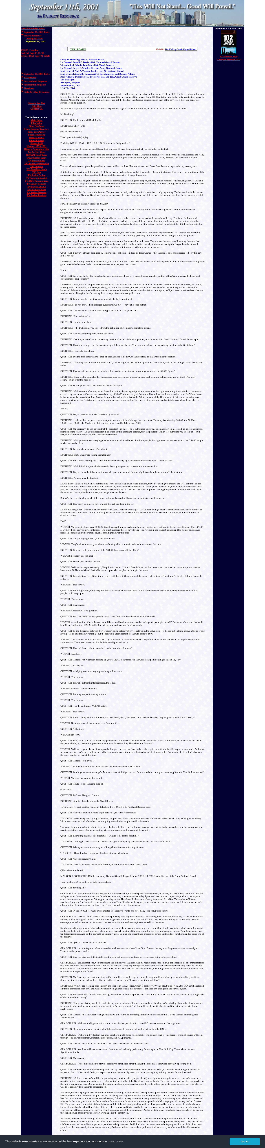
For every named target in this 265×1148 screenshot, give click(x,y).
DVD (228, 58)
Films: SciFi (36, 143)
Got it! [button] (245, 1141)
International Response (35, 81)
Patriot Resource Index (33, 28)
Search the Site (36, 103)
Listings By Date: (34, 38)
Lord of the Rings (36, 152)
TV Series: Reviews (36, 195)
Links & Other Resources (36, 92)
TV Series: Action (36, 175)
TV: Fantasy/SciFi (36, 189)
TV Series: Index (36, 160)
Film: (37, 126)
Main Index (36, 120)
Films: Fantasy (36, 140)
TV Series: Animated (36, 178)
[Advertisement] (132, 36)
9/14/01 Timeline (29, 50)
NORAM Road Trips (36, 154)
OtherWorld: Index (36, 157)
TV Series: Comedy (36, 183)
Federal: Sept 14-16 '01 (32, 53)
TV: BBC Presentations (36, 180)
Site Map (36, 106)
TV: (36, 163)
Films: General (36, 137)
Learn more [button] (116, 1141)
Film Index (36, 123)
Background (30, 77)
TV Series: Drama (36, 186)
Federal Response (32, 35)
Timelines (29, 88)
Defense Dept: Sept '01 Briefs (35, 55)
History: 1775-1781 (37, 146)
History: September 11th (36, 149)
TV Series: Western (36, 192)
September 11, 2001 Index (37, 32)
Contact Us (36, 108)
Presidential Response (35, 84)
